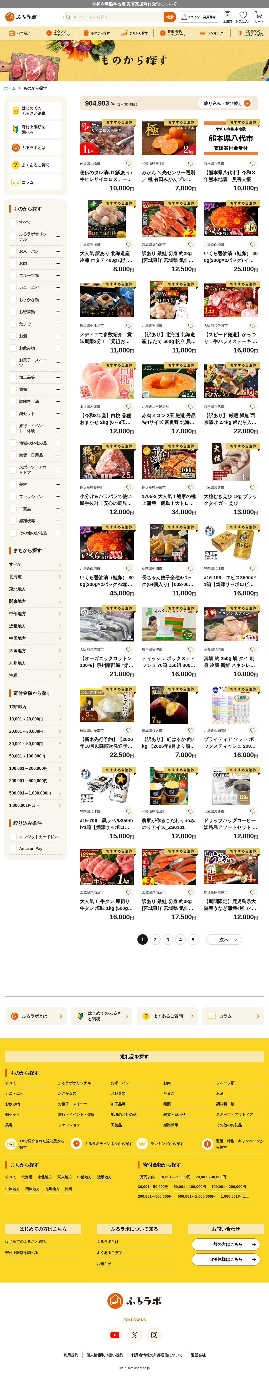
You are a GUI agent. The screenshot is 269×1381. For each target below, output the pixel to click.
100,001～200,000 (28, 768)
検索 (170, 17)
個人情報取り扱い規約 (104, 1355)
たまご (168, 1093)
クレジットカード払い (39, 836)
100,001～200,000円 (228, 1187)
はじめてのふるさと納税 (25, 1241)
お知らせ (104, 1263)
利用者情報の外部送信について (157, 1355)
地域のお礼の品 (124, 1114)
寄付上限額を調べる (21, 1252)
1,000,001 (24, 805)
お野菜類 (118, 1093)
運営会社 (198, 1355)
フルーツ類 (225, 1083)
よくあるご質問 (109, 1252)
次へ (224, 939)
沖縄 (13, 675)
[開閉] (58, 236)
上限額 (227, 21)
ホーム (10, 88)
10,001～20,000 (26, 719)
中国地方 (17, 638)
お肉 (167, 1083)
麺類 (167, 1104)
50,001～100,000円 (190, 1187)
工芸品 (116, 1125)
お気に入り (243, 21)
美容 (9, 1125)
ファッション (69, 1125)
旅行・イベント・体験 (76, 1114)
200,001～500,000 (28, 780)
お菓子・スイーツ (72, 1104)
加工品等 (118, 1104)
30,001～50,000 (26, 743)
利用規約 (71, 1355)
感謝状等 (170, 1125)
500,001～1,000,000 (30, 793)
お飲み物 (12, 1104)
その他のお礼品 (229, 1125)
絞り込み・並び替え (223, 103)
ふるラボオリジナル (74, 1083)
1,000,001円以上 (235, 1196)
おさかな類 (67, 1093)
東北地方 (17, 589)
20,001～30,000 (26, 731)
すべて (25, 222)
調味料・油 (225, 1104)
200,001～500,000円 (155, 1196)
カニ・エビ (14, 1093)
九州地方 (17, 663)
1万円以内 (146, 1177)
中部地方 (17, 613)
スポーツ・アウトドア (234, 1114)
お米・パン (120, 1083)
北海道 (15, 576)
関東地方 (17, 601)
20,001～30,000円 (211, 1177)
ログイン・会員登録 (201, 17)
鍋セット (12, 1114)
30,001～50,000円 (153, 1187)
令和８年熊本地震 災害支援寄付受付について (134, 4)
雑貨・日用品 (174, 1114)
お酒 (220, 1093)
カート (259, 21)
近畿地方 (17, 626)
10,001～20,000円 (175, 1177)
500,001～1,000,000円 (197, 1196)
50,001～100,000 (27, 756)
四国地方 (17, 650)
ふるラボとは (108, 1241)
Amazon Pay (30, 848)
